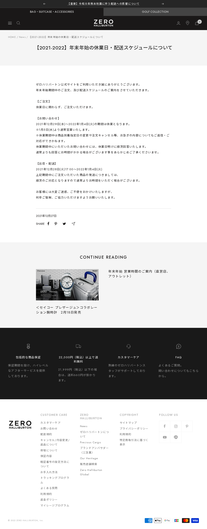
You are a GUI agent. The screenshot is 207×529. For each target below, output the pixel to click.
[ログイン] (178, 23)
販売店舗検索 (88, 464)
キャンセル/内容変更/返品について (55, 442)
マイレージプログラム (54, 505)
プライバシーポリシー (134, 429)
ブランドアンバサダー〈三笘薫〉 (94, 450)
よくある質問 (49, 488)
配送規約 (46, 434)
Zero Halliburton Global (91, 472)
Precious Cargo (90, 442)
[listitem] (48, 223)
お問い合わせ (49, 429)
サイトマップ (128, 423)
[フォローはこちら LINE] (175, 437)
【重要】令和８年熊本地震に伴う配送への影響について (103, 4)
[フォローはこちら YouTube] (164, 437)
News (22, 37)
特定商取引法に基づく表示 (134, 442)
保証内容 (46, 456)
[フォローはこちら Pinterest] (186, 426)
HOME (12, 37)
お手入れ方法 (49, 472)
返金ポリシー (49, 500)
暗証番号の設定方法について (54, 464)
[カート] (197, 23)
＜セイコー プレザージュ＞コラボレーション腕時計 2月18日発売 (67, 310)
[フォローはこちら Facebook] (164, 426)
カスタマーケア (50, 423)
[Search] (18, 23)
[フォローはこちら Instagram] (175, 426)
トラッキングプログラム (54, 480)
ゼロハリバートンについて (94, 434)
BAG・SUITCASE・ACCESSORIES (52, 12)
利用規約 (46, 494)
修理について (49, 450)
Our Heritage (89, 458)
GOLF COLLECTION (155, 12)
